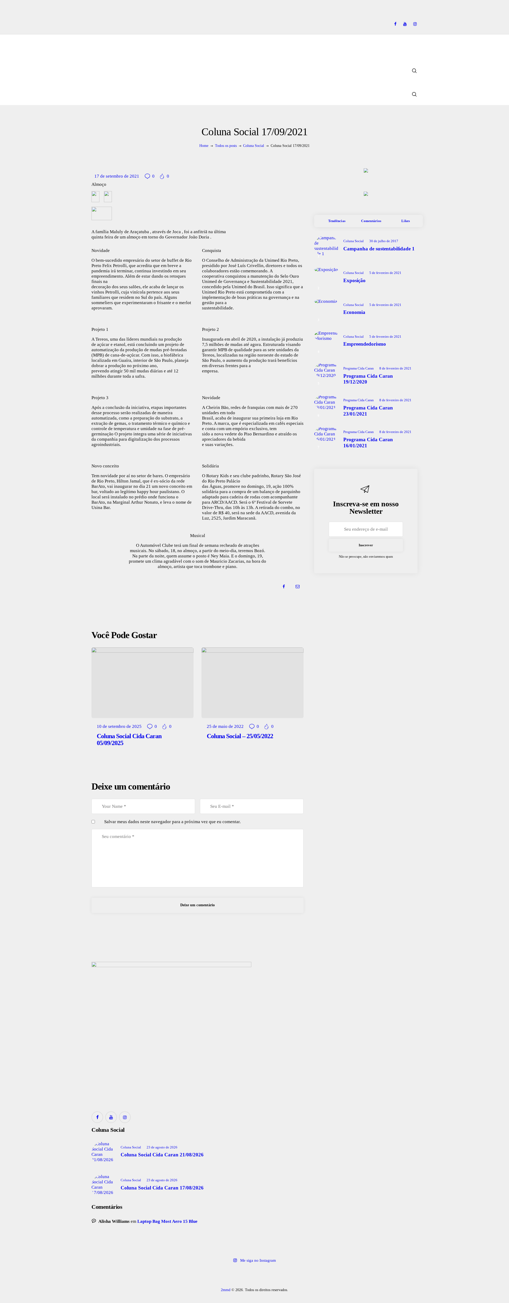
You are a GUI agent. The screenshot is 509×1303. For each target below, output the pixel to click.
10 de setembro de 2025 (119, 726)
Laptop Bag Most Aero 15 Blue (167, 1221)
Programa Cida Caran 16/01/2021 (368, 442)
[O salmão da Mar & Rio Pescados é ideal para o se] (385, 1275)
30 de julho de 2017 (383, 241)
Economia (354, 312)
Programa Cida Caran (358, 368)
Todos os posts (226, 146)
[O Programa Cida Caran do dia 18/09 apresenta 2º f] (124, 1275)
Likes (405, 221)
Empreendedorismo (364, 344)
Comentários (371, 221)
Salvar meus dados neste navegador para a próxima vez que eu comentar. (172, 821)
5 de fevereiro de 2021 (385, 273)
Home (203, 146)
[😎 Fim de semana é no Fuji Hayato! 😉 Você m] (254, 1275)
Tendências (337, 221)
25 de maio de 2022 (225, 726)
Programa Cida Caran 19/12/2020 (368, 379)
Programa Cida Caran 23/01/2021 (368, 411)
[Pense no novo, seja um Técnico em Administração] (319, 1275)
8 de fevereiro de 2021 (395, 368)
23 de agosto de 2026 (162, 1147)
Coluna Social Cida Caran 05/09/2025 (129, 739)
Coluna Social (253, 146)
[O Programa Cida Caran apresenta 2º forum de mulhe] (189, 1275)
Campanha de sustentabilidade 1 (379, 248)
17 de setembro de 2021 (116, 176)
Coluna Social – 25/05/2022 (240, 736)
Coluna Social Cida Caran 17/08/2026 (162, 1188)
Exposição (354, 280)
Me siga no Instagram (258, 1260)
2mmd (225, 1290)
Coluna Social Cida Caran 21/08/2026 (162, 1154)
